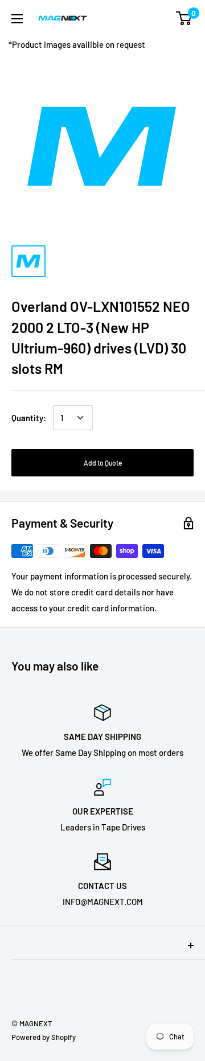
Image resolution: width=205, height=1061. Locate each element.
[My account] (161, 18)
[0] (184, 18)
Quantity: (28, 418)
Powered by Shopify (43, 1037)
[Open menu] (17, 18)
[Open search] (139, 18)
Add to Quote (103, 463)
